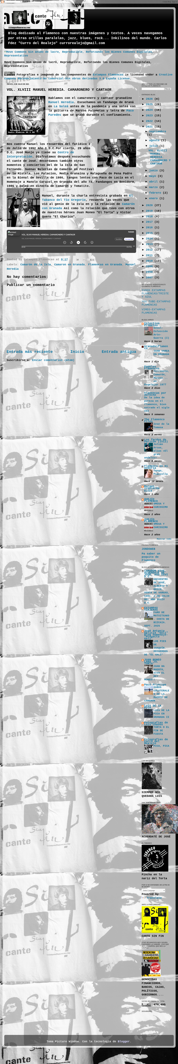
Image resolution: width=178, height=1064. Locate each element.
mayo (153, 176)
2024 (150, 110)
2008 (150, 272)
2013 (150, 244)
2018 (150, 216)
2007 (150, 277)
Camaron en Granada (69, 264)
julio (154, 146)
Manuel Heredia (61, 102)
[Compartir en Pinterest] (93, 260)
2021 (150, 126)
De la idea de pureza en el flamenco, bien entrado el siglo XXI (156, 404)
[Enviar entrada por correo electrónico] (77, 259)
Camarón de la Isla (35, 264)
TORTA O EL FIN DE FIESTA (161, 730)
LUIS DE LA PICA (152, 706)
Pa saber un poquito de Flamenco (151, 557)
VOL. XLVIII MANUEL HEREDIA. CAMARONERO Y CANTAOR (159, 157)
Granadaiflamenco (156, 347)
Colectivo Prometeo (151, 324)
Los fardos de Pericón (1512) (156, 440)
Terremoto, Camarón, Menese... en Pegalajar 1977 (156, 378)
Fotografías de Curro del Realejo (156, 741)
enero (154, 198)
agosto (155, 140)
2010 (150, 261)
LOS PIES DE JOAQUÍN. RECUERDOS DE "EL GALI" (156, 648)
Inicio (77, 352)
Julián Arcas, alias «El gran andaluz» (156, 451)
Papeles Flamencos (151, 367)
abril (154, 181)
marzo (154, 187)
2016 (150, 227)
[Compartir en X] (88, 260)
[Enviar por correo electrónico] (84, 260)
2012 (150, 249)
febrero (156, 192)
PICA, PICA (161, 745)
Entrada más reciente (30, 352)
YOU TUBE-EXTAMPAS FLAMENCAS (156, 303)
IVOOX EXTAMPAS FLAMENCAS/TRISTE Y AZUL (155, 293)
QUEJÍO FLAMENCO (151, 500)
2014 (150, 238)
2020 (150, 205)
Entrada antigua (119, 352)
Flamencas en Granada (105, 264)
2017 (150, 222)
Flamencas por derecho (155, 394)
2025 (150, 104)
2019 (150, 211)
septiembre (157, 131)
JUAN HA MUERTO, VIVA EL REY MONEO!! (154, 673)
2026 (150, 99)
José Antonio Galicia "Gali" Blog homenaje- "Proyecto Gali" (156, 634)
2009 (150, 266)
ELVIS (148, 490)
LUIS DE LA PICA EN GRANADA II (161, 714)
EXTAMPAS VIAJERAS (151, 608)
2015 (150, 233)
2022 (150, 121)
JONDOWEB (148, 549)
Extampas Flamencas (108, 74)
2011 (150, 255)
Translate (154, 898)
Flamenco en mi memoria (156, 467)
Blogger (124, 1041)
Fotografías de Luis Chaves (156, 723)
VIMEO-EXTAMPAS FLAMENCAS (153, 311)
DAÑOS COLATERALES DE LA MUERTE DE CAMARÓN (156, 694)
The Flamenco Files (154, 420)
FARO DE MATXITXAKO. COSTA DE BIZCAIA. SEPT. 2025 (156, 619)
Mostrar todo (164, 539)
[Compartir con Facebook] (91, 260)
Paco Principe (155, 684)
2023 (150, 115)
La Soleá (61, 106)
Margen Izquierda (151, 487)
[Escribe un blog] (86, 260)
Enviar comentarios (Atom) (53, 360)
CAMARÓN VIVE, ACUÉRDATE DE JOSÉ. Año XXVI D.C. (156, 573)
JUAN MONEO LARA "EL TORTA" (152, 661)
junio (154, 170)
